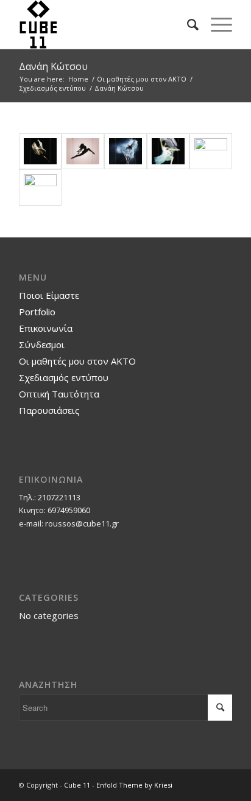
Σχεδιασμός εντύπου (63, 377)
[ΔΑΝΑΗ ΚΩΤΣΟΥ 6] (40, 187)
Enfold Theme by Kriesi (134, 784)
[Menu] (215, 24)
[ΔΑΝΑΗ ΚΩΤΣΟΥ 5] (210, 151)
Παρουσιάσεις (49, 410)
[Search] (187, 24)
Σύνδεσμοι (42, 344)
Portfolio (37, 312)
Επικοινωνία (45, 328)
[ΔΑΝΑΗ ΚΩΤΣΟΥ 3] (125, 151)
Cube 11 (77, 784)
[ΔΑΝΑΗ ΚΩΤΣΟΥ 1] (40, 151)
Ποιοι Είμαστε (49, 295)
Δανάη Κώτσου (53, 66)
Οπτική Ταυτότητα (59, 394)
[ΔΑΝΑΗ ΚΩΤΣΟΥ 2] (83, 151)
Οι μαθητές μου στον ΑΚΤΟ (77, 361)
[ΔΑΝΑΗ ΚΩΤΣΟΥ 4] (168, 151)
